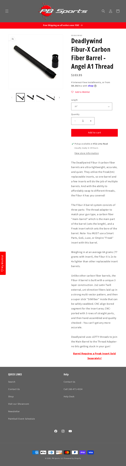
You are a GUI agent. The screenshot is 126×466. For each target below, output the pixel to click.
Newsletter (14, 411)
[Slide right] (59, 97)
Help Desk (69, 396)
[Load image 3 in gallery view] (40, 97)
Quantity (75, 114)
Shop (11, 396)
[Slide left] (11, 97)
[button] (6, 11)
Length (74, 100)
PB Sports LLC (58, 458)
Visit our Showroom (18, 404)
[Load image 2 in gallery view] (30, 97)
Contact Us (14, 389)
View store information (86, 153)
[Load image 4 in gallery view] (50, 97)
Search (11, 382)
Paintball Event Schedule (21, 419)
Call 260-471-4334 (73, 389)
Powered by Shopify (72, 458)
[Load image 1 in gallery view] (20, 97)
